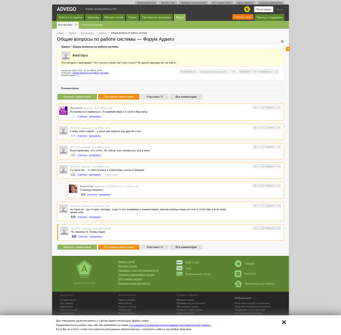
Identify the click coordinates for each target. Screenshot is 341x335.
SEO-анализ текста (221, 3)
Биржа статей (126, 261)
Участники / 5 (155, 96)
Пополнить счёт (69, 310)
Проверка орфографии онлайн (136, 274)
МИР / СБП (192, 262)
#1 (73, 116)
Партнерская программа (248, 313)
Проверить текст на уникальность (138, 270)
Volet (188, 268)
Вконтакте (250, 273)
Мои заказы (66, 303)
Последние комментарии (119, 96)
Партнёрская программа (156, 17)
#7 (74, 236)
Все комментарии (186, 96)
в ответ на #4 (131, 186)
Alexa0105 (76, 108)
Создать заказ (242, 16)
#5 (83, 194)
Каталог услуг (168, 3)
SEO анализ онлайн (130, 279)
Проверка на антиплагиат (193, 3)
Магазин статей (113, 17)
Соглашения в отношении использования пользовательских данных (170, 325)
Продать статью (127, 306)
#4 (73, 174)
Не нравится (265, 71)
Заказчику (93, 17)
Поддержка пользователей (250, 310)
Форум (180, 17)
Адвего (65, 46)
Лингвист (185, 313)
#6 (73, 217)
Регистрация (263, 9)
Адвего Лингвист (245, 3)
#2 (73, 136)
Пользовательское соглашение (252, 303)
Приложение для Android (259, 283)
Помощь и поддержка (269, 17)
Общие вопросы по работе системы (95, 46)
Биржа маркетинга (146, 3)
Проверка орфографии (270, 3)
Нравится (244, 71)
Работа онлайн (126, 300)
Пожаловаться (188, 71)
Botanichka (87, 186)
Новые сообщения (92, 24)
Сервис (132, 17)
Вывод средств (126, 313)
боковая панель (288, 49)
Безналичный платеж (198, 274)
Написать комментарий (77, 96)
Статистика (66, 313)
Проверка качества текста (133, 283)
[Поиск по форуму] (282, 41)
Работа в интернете (70, 17)
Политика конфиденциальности (253, 306)
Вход (279, 9)
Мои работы (125, 303)
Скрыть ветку (112, 174)
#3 (73, 155)
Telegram (250, 263)
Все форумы (66, 24)
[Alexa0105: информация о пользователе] (63, 110)
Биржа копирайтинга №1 (101, 8)
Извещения (66, 306)
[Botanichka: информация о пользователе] (73, 188)
